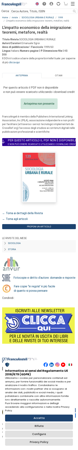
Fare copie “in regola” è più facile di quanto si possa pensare (34, 288)
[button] (36, 4)
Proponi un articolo (39, 226)
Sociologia (14, 243)
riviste (15, 17)
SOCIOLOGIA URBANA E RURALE (38, 17)
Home (5, 17)
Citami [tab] (58, 75)
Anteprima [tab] (22, 75)
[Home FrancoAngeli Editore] (14, 4)
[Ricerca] (74, 11)
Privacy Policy (39, 442)
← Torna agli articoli (15, 219)
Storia (12, 249)
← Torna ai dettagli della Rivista (22, 213)
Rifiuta (39, 426)
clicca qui (14, 62)
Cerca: (5, 11)
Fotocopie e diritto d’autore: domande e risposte (44, 277)
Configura (39, 434)
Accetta (39, 418)
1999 (60, 17)
